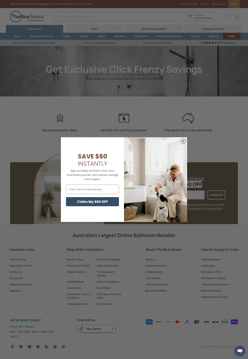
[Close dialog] (183, 141)
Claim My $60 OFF (92, 201)
